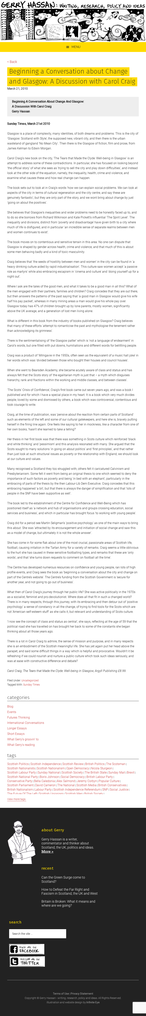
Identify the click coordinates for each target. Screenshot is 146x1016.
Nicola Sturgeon (101, 768)
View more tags (16, 799)
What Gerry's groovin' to (23, 739)
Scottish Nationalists (21, 768)
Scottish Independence (45, 764)
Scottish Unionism (51, 794)
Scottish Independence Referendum (77, 789)
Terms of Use (61, 993)
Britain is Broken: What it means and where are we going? (68, 903)
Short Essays (16, 734)
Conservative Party (19, 781)
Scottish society (72, 772)
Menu (75, 47)
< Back (12, 62)
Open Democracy (77, 768)
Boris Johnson (49, 777)
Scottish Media (86, 785)
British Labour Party (99, 777)
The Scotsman (115, 764)
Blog (10, 706)
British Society (93, 794)
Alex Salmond (66, 781)
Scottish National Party (22, 777)
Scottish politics (18, 764)
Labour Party (43, 789)
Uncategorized (30, 680)
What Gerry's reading (21, 745)
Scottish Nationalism (51, 768)
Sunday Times (31, 684)
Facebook (26, 949)
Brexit (130, 772)
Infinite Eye (93, 1002)
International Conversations (25, 723)
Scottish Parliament (20, 785)
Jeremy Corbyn (87, 781)
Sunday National (49, 772)
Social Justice (119, 789)
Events (11, 712)
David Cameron (45, 785)
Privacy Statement (82, 993)
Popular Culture (109, 781)
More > (47, 851)
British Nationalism (20, 789)
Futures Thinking (18, 717)
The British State (96, 772)
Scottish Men (74, 794)
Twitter (27, 961)
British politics (94, 764)
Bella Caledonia (44, 781)
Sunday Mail (116, 772)
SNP (105, 789)
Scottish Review (72, 764)
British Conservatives (112, 785)
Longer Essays (17, 728)
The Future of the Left (22, 794)
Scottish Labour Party (21, 772)
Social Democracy (73, 777)
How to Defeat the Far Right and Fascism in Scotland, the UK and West (69, 891)
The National (66, 785)
